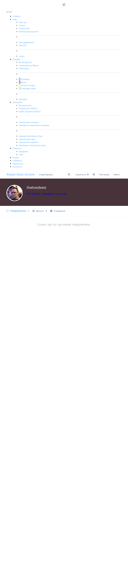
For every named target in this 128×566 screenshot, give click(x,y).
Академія (23, 151)
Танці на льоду (27, 85)
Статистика (24, 28)
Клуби (16, 157)
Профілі (16, 59)
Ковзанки (17, 160)
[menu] (7, 11)
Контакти (17, 166)
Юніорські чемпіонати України (34, 125)
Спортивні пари (28, 88)
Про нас (23, 22)
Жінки (23, 82)
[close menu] (10, 11)
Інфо (15, 19)
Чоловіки (25, 79)
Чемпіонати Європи (28, 142)
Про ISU (23, 45)
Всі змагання (25, 105)
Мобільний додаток (29, 31)
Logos (22, 56)
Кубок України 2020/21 (30, 111)
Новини (16, 16)
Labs (21, 154)
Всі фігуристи (25, 62)
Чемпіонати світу (27, 139)
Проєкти (17, 148)
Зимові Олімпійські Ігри (30, 136)
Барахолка (18, 163)
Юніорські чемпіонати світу (32, 145)
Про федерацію (26, 42)
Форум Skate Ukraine (20, 174)
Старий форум (46, 174)
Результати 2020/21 (28, 108)
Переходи (24, 68)
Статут (22, 25)
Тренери (23, 99)
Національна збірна (28, 65)
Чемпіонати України (29, 122)
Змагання (17, 102)
